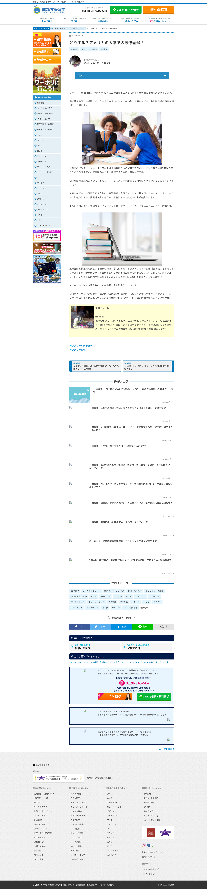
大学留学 (38, 850)
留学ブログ (148, 811)
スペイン (157, 601)
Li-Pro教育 (148, 873)
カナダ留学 (75, 798)
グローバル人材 (135, 590)
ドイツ (146, 601)
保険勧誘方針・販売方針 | (85, 884)
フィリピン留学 (77, 824)
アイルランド (92, 607)
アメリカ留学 (78, 349)
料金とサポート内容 (111, 662)
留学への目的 (82, 647)
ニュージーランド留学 (80, 806)
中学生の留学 (39, 837)
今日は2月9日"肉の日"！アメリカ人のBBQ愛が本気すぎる (146, 367)
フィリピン (140, 596)
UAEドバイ (111, 855)
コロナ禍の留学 (131, 607)
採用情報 (110, 884)
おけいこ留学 (39, 824)
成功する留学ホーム (44, 765)
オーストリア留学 (78, 855)
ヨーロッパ (105, 596)
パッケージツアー (41, 828)
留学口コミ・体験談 (89, 49)
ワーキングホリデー (91, 590)
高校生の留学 (39, 841)
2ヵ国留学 (38, 820)
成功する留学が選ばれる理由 (156, 662)
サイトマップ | (101, 884)
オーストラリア (77, 601)
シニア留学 (38, 859)
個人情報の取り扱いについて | (63, 884)
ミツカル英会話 (150, 869)
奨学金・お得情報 (150, 798)
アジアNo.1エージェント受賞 (85, 662)
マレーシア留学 (77, 833)
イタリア (136, 601)
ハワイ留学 (75, 828)
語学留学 (104, 49)
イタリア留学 (76, 841)
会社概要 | (37, 884)
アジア (93, 596)
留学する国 (138, 647)
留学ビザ (147, 806)
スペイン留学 (76, 846)
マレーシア (154, 596)
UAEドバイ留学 (77, 859)
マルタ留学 (75, 820)
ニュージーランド (96, 601)
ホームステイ (39, 815)
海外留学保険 (148, 802)
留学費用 (147, 793)
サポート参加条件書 (151, 820)
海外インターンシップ (114, 590)
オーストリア (77, 607)
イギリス (112, 601)
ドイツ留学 (75, 850)
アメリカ (74, 49)
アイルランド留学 (78, 815)
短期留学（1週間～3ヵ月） (45, 793)
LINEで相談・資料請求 (156, 696)
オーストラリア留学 (79, 802)
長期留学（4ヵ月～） (43, 798)
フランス (124, 601)
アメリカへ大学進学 (82, 345)
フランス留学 (76, 837)
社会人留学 (38, 855)
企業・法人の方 (148, 856)
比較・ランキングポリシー (153, 852)
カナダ (129, 596)
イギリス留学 (76, 811)
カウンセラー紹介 (131, 662)
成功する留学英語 (79, 596)
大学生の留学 (39, 846)
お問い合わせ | (46, 884)
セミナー (116, 607)
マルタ (105, 607)
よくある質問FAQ (150, 815)
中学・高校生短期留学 (43, 833)
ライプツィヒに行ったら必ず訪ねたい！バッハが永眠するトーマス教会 (96, 367)
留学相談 (158, 9)
